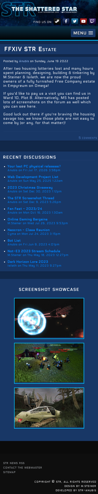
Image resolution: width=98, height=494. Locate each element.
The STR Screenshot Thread (31, 198)
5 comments (88, 138)
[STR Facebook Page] (66, 21)
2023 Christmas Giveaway (30, 188)
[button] (83, 33)
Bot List (14, 241)
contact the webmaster (22, 467)
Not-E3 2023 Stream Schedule (34, 251)
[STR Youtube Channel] (83, 21)
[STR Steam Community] (57, 21)
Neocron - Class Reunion (29, 230)
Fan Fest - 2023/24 (25, 209)
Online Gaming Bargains (28, 219)
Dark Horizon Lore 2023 (28, 262)
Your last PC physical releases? (34, 166)
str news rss (14, 463)
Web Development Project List (33, 177)
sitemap (9, 472)
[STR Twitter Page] (74, 21)
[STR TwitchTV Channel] (92, 21)
